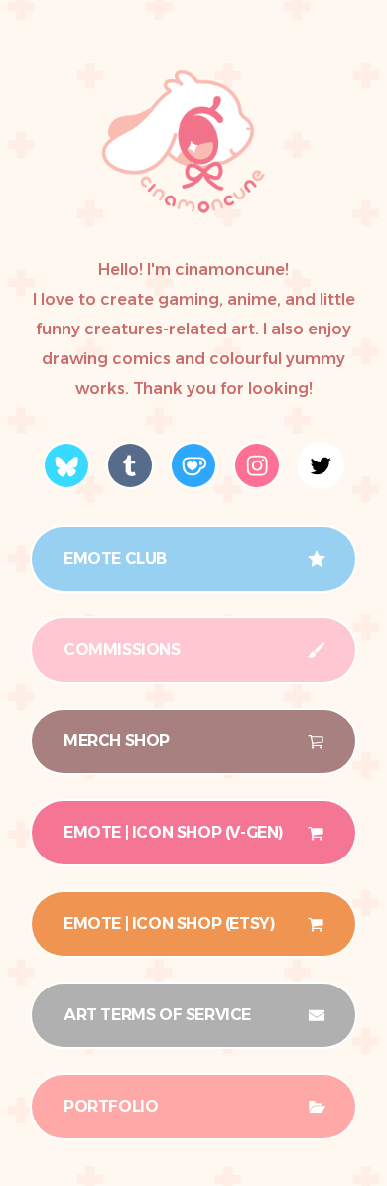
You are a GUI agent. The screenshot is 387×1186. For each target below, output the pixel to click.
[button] (66, 465)
